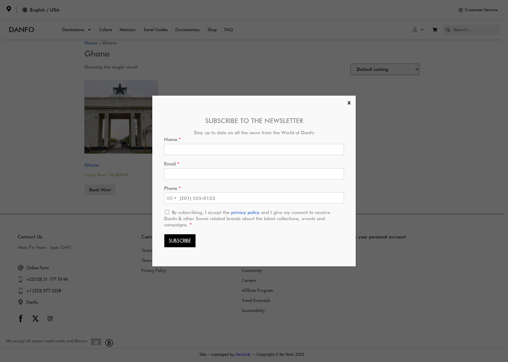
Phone (172, 188)
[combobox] (171, 198)
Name (172, 139)
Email (171, 164)
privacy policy (246, 212)
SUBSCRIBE (180, 241)
